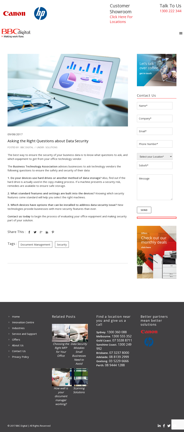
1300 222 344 (170, 10)
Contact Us (19, 351)
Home (16, 316)
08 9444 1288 (115, 365)
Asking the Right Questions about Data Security (48, 140)
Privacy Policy (20, 357)
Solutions (51, 147)
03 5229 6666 (119, 361)
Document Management (35, 244)
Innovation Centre (23, 322)
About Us (18, 345)
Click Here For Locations (121, 19)
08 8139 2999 (119, 357)
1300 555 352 (122, 336)
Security (62, 244)
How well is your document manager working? (61, 396)
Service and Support (24, 334)
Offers (16, 339)
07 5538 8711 (122, 340)
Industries (18, 328)
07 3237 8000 (119, 352)
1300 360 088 (117, 332)
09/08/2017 (15, 134)
